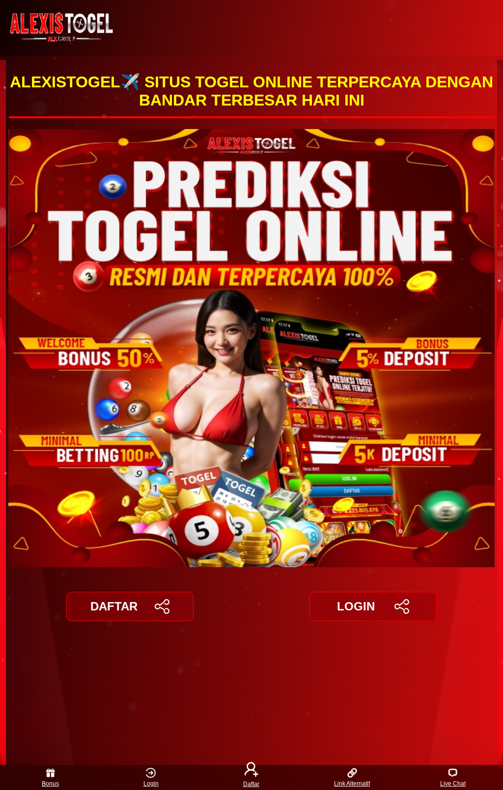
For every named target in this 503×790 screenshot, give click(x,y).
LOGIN (356, 606)
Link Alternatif (352, 783)
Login (151, 783)
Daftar (251, 783)
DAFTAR (114, 606)
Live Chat (453, 783)
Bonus (50, 783)
